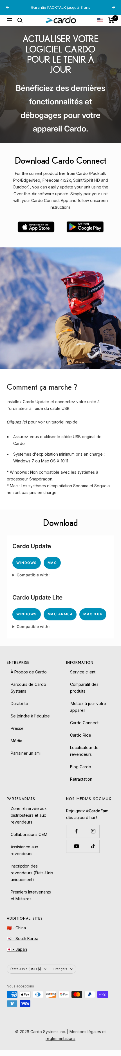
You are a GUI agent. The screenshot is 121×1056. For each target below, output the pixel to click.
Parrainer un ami (26, 753)
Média (16, 740)
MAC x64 (92, 614)
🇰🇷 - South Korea (22, 938)
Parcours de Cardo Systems (28, 687)
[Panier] (111, 20)
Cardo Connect (84, 722)
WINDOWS (26, 563)
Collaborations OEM (29, 834)
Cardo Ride (80, 735)
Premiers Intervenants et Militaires (31, 895)
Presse (17, 728)
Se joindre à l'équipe (30, 715)
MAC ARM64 (60, 614)
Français (60, 969)
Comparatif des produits (84, 687)
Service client (82, 671)
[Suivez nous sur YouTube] (76, 846)
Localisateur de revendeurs (84, 751)
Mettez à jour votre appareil (88, 707)
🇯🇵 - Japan (17, 949)
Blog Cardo (80, 766)
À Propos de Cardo (29, 671)
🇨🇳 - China (16, 927)
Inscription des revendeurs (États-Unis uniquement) (32, 873)
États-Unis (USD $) (25, 969)
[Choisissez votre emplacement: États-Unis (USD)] (100, 20)
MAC (52, 563)
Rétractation (81, 779)
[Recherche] (20, 20)
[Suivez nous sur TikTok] (93, 846)
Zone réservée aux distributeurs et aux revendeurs (29, 815)
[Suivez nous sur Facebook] (76, 831)
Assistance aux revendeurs (24, 850)
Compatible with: (33, 574)
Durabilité (19, 703)
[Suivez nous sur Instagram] (93, 831)
